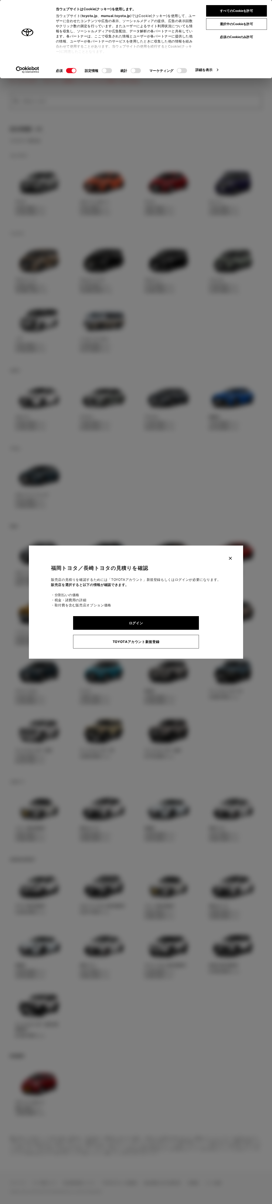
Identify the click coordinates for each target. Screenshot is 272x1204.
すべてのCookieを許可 (236, 11)
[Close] (230, 558)
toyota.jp (90, 16)
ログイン (136, 623)
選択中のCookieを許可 (236, 24)
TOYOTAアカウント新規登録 (136, 642)
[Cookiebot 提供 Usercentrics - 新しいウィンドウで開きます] (27, 69)
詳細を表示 (204, 70)
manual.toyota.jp (115, 16)
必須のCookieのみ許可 (236, 37)
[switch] (107, 70)
